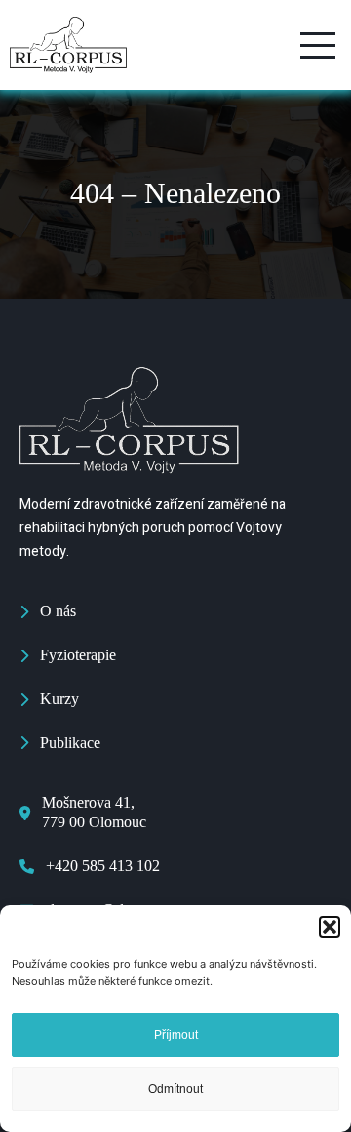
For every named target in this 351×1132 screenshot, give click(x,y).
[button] (329, 927)
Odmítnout (175, 1089)
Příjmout (176, 1035)
